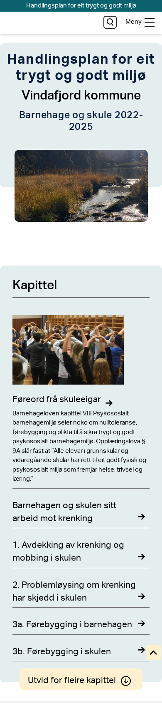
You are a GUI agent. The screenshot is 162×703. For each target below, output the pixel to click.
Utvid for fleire (72, 680)
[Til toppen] (154, 653)
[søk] (110, 22)
